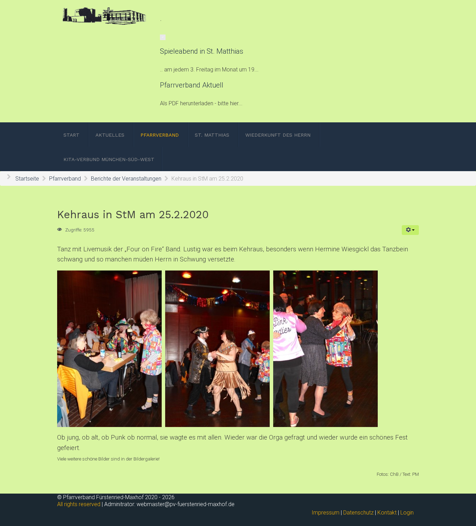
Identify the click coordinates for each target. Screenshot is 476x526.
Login (407, 512)
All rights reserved (78, 504)
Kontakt (387, 512)
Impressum (325, 512)
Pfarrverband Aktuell (191, 85)
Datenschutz (358, 512)
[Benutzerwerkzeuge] (410, 230)
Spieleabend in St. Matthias (201, 51)
